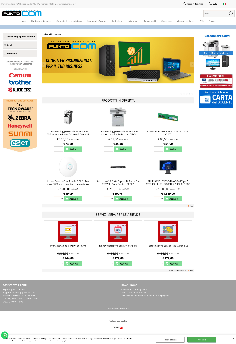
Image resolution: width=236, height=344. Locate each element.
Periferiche (117, 21)
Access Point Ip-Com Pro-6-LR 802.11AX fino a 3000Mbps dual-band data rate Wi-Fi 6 (68, 184)
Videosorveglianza (185, 21)
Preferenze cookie (118, 320)
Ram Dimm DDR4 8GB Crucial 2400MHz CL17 (168, 133)
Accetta (202, 339)
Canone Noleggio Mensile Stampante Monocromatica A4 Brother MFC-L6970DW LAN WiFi (118, 134)
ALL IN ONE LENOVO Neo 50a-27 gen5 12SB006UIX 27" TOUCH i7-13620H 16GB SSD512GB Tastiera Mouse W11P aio (168, 184)
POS (201, 21)
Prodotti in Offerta (118, 100)
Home (23, 21)
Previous (44, 64)
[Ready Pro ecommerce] (118, 328)
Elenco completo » (177, 270)
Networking (133, 21)
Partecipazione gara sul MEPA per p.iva (168, 245)
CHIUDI (234, 338)
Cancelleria (166, 21)
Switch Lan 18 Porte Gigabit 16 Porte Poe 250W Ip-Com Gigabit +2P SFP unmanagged (118, 184)
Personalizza (170, 339)
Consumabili (150, 21)
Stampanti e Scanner (97, 21)
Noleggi (212, 21)
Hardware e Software (41, 21)
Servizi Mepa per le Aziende (118, 214)
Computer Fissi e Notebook (69, 21)
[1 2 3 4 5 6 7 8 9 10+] (59, 149)
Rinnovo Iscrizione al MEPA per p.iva (118, 245)
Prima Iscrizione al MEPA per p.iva (68, 245)
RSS (191, 205)
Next (192, 64)
